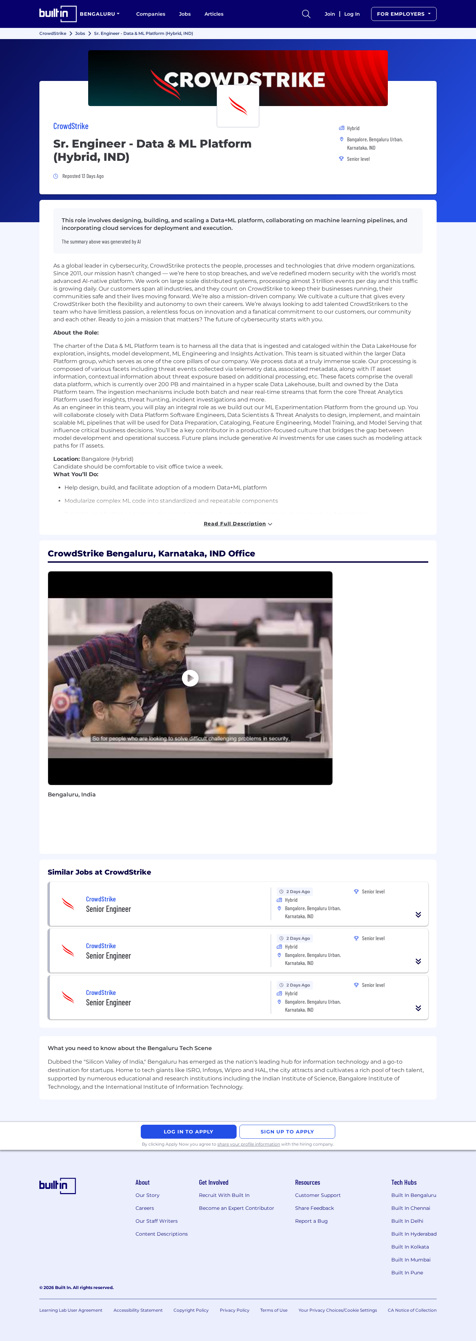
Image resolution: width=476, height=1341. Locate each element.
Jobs (185, 14)
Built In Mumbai (411, 1260)
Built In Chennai (410, 1208)
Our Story (148, 1195)
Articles (214, 14)
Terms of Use (273, 1310)
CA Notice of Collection (412, 1310)
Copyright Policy (191, 1310)
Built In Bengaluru (413, 1195)
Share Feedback (314, 1208)
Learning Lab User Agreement (70, 1310)
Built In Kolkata (410, 1247)
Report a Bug (311, 1221)
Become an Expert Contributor (236, 1208)
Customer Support (318, 1195)
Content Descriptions (162, 1234)
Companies (150, 14)
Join (330, 14)
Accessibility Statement (138, 1310)
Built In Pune (407, 1272)
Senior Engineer (108, 909)
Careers (145, 1208)
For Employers (402, 14)
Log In (352, 14)
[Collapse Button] (418, 915)
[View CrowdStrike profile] (238, 78)
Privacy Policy (234, 1310)
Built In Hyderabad (414, 1234)
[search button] (306, 14)
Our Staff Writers (157, 1221)
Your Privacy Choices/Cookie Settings (338, 1310)
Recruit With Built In (224, 1195)
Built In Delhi (407, 1221)
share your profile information (248, 1144)
